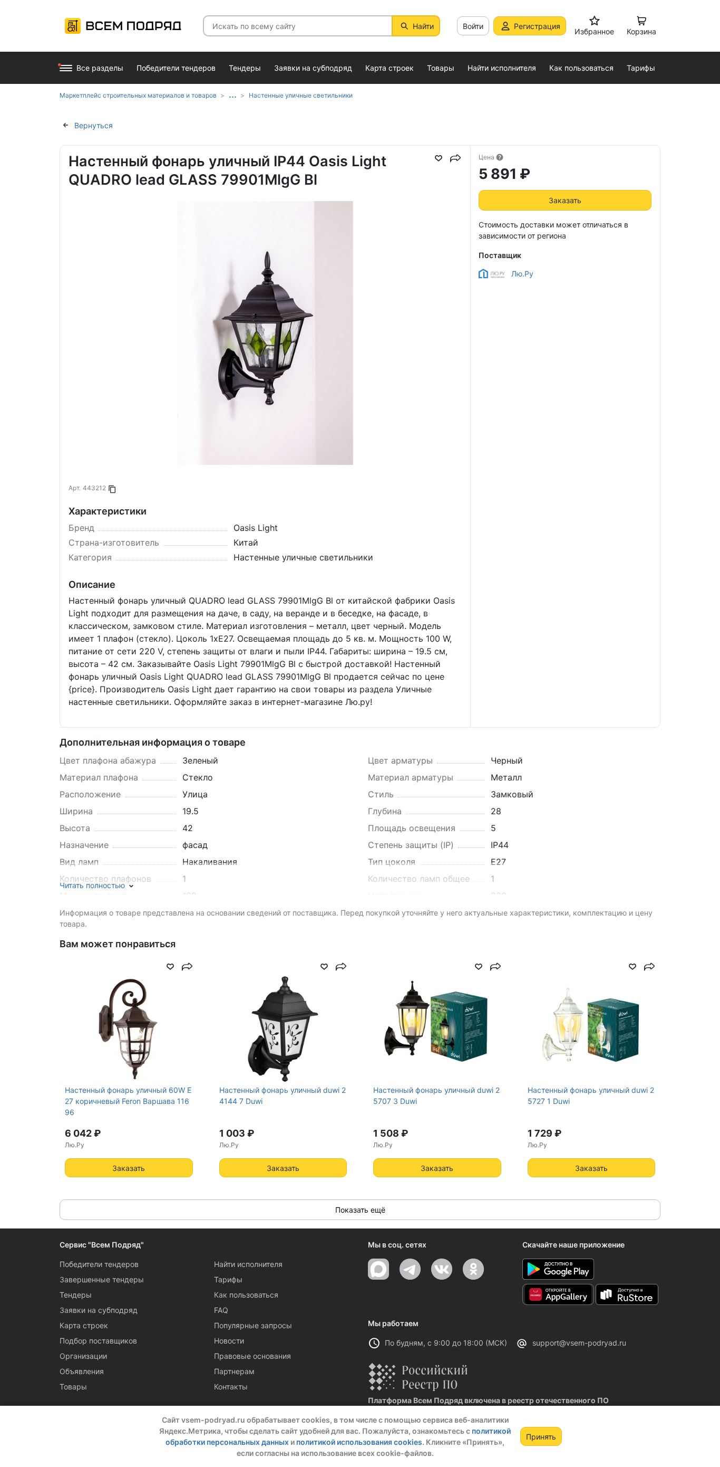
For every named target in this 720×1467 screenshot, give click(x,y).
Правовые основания (252, 1355)
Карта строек (84, 1325)
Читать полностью (92, 885)
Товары (73, 1386)
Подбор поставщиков (98, 1340)
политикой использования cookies (359, 1441)
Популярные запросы (253, 1325)
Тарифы (228, 1279)
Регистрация (537, 26)
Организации (83, 1355)
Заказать (565, 200)
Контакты (231, 1386)
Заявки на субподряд (99, 1310)
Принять (541, 1436)
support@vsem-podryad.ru (579, 1342)
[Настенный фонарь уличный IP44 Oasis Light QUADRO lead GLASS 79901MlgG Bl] (265, 398)
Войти (473, 26)
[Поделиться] (455, 158)
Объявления (82, 1371)
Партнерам (234, 1371)
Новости (229, 1340)
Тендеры (76, 1294)
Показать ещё (360, 1209)
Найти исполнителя (248, 1264)
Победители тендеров (99, 1264)
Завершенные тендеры (102, 1279)
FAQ (221, 1310)
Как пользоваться (246, 1294)
